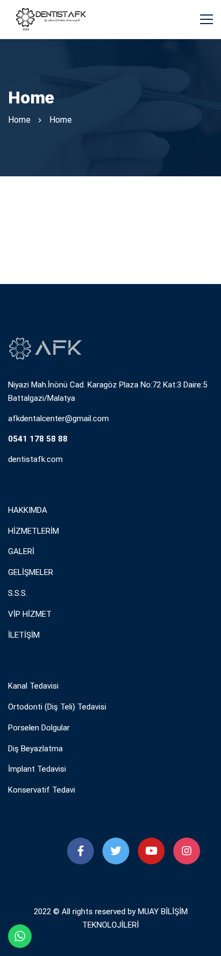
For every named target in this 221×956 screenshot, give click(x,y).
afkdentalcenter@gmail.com (58, 418)
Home (19, 120)
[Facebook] (80, 851)
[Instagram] (186, 851)
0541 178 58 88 (38, 439)
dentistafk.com (35, 459)
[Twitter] (115, 851)
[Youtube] (151, 851)
